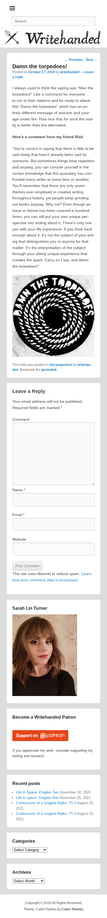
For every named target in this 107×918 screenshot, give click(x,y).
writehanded (69, 72)
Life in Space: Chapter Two (37, 792)
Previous (74, 60)
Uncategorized (60, 365)
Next (91, 60)
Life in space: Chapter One (37, 798)
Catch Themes (72, 909)
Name (18, 490)
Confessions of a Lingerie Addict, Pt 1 (46, 814)
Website (19, 539)
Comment (20, 419)
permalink (49, 370)
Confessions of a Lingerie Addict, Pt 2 (46, 803)
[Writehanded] (53, 38)
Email (18, 515)
